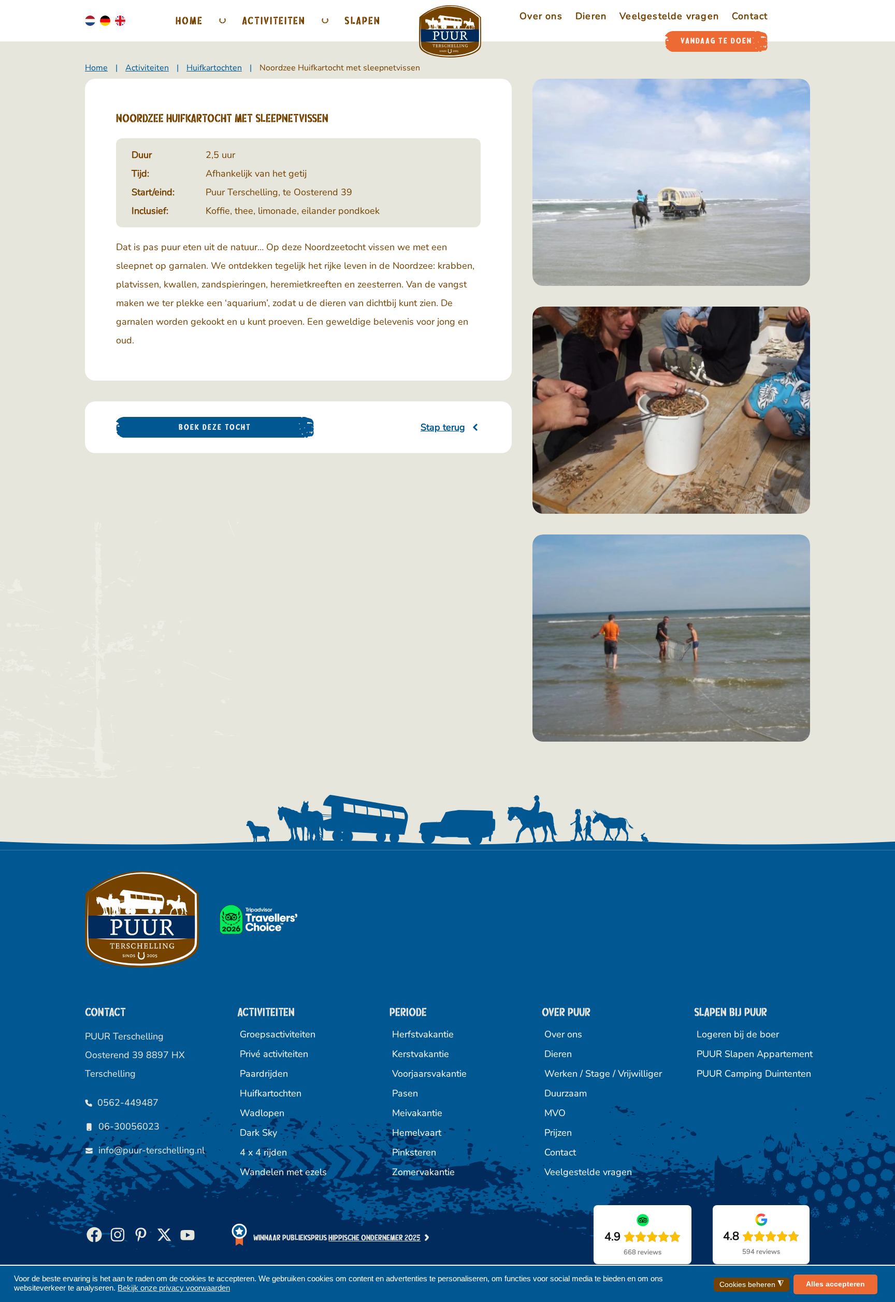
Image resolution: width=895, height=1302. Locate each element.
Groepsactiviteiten (277, 1034)
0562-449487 (127, 1102)
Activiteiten (274, 20)
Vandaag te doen (716, 41)
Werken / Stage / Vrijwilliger (601, 1073)
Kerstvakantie (420, 1054)
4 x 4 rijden (263, 1152)
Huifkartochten (270, 1093)
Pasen (405, 1093)
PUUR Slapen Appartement (753, 1054)
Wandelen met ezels (283, 1172)
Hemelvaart (416, 1132)
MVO (555, 1113)
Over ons (563, 1034)
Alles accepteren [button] (835, 1284)
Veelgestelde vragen (588, 1172)
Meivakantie (417, 1113)
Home (189, 20)
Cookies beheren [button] (751, 1284)
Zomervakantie (423, 1172)
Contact (560, 1152)
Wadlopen (262, 1113)
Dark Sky (258, 1132)
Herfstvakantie (423, 1034)
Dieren (558, 1054)
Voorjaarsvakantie (429, 1073)
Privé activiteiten (274, 1054)
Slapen (362, 20)
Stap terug (443, 427)
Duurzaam (565, 1093)
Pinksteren (414, 1152)
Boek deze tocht (215, 427)
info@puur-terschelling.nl (151, 1150)
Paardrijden (264, 1073)
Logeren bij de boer (738, 1034)
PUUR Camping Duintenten (753, 1073)
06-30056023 (129, 1126)
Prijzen (558, 1132)
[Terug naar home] (450, 31)
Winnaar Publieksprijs (337, 1237)
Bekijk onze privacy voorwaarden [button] (174, 1287)
